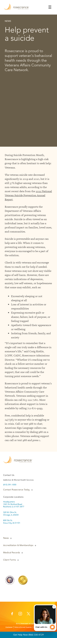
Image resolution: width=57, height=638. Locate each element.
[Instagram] (20, 615)
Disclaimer (9, 627)
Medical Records (11, 552)
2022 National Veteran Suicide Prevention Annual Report (28, 195)
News (6, 538)
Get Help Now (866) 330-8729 (28, 634)
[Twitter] (28, 615)
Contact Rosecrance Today (16, 489)
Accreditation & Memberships (18, 545)
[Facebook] (12, 615)
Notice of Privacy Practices (23, 627)
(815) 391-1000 (9, 485)
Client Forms (9, 560)
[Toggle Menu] (50, 7)
